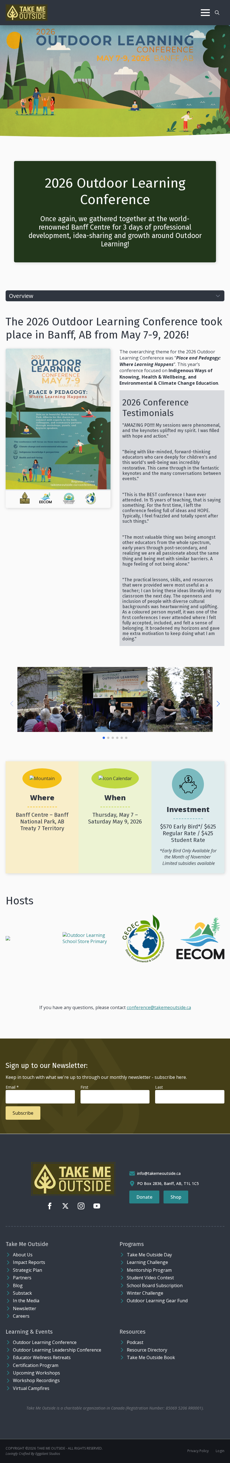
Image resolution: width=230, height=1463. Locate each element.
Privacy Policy (198, 1451)
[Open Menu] (205, 12)
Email (12, 1087)
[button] (218, 703)
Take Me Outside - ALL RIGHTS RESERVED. (70, 1448)
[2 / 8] (115, 699)
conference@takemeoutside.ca (159, 1007)
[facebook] (49, 1206)
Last (159, 1087)
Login (220, 1451)
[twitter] (65, 1206)
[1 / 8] (49, 699)
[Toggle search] (217, 12)
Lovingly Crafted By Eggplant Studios (33, 1453)
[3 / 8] (180, 699)
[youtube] (97, 1206)
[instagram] (81, 1206)
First (84, 1087)
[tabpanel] (115, 656)
